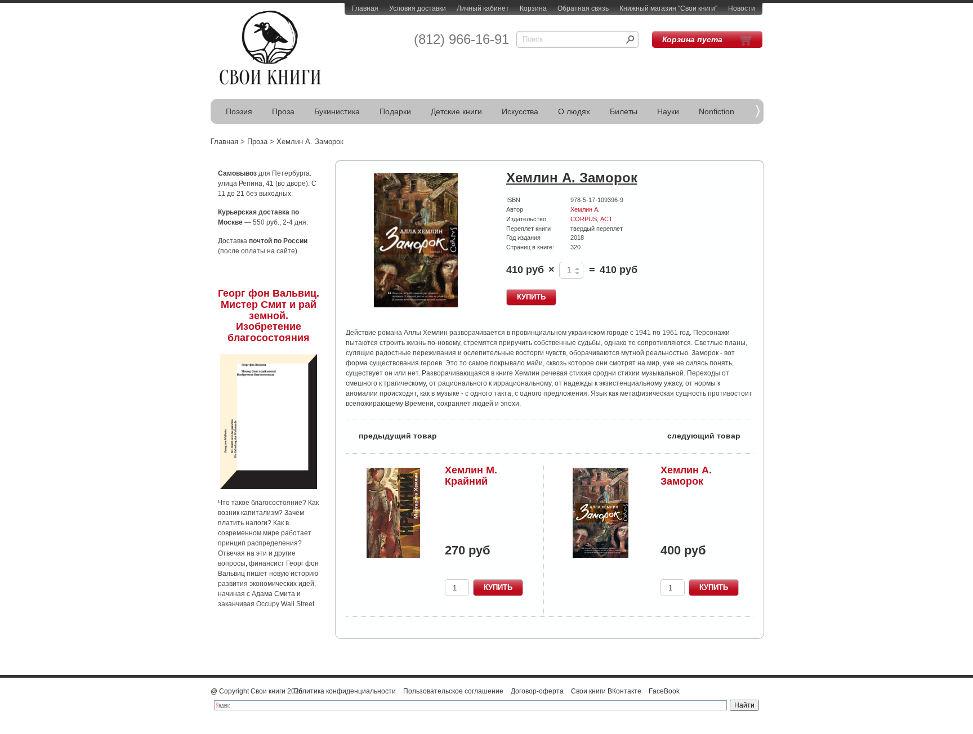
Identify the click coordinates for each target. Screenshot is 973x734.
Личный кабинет (483, 8)
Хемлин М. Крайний (471, 475)
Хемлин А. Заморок (686, 475)
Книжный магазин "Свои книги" (668, 8)
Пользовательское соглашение (453, 691)
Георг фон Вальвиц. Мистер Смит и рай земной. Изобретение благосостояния (268, 315)
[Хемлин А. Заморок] (416, 241)
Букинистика (337, 111)
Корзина (533, 8)
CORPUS (583, 219)
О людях (574, 111)
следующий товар (710, 434)
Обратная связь (583, 8)
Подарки (395, 111)
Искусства (520, 111)
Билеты (623, 111)
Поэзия (239, 111)
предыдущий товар (391, 434)
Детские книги (456, 111)
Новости (741, 8)
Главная (365, 8)
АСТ (606, 219)
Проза (283, 111)
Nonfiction (716, 111)
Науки (668, 111)
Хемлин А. (585, 209)
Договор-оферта (537, 691)
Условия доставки (417, 8)
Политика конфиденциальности (344, 691)
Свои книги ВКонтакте (606, 691)
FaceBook (664, 691)
